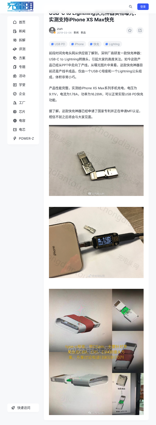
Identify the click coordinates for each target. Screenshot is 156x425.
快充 (96, 44)
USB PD (60, 44)
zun (60, 29)
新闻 (76, 32)
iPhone (79, 44)
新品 (83, 32)
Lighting (114, 44)
